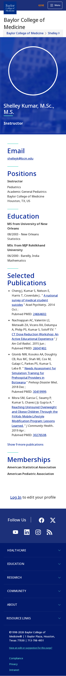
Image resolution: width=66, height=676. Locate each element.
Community (16, 591)
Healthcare (16, 550)
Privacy (13, 664)
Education (15, 564)
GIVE (41, 5)
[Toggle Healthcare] (59, 550)
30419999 (39, 392)
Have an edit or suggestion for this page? (30, 647)
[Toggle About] (59, 605)
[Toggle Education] (59, 564)
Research (14, 577)
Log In (15, 497)
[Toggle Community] (59, 591)
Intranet (14, 670)
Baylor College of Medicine (25, 33)
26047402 (39, 348)
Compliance (16, 658)
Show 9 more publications (25, 444)
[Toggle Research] (59, 578)
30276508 (39, 435)
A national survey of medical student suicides (35, 300)
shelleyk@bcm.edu (20, 158)
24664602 (39, 314)
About (12, 605)
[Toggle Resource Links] (59, 618)
